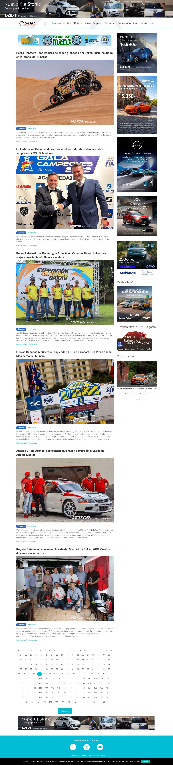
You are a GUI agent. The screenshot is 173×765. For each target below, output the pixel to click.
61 (41, 664)
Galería (144, 23)
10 (59, 650)
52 (88, 660)
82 (57, 669)
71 (93, 664)
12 (69, 650)
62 (47, 664)
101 (61, 674)
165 (83, 693)
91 (104, 669)
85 (73, 669)
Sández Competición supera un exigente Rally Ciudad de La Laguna (137, 388)
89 (93, 669)
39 (21, 660)
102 (67, 674)
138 (101, 683)
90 (98, 669)
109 (110, 674)
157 (34, 693)
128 (40, 683)
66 (67, 664)
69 (83, 664)
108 (104, 674)
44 (47, 660)
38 (109, 655)
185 (25, 702)
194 (81, 702)
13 (75, 650)
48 (67, 660)
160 (52, 693)
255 (103, 702)
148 (71, 688)
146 (58, 688)
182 (95, 697)
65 (62, 664)
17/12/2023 (32, 526)
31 (73, 655)
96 (34, 674)
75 (21, 669)
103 (73, 674)
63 (52, 664)
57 (21, 664)
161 (58, 693)
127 (34, 683)
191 (62, 702)
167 (95, 693)
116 (58, 679)
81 (52, 669)
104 (79, 674)
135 (83, 683)
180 (83, 697)
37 (104, 655)
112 (34, 679)
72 (98, 664)
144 (46, 688)
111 (28, 679)
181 (89, 697)
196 (93, 702)
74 (109, 664)
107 (98, 674)
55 (104, 660)
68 (78, 664)
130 (52, 683)
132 (64, 683)
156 (28, 693)
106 (92, 674)
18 (100, 650)
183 (101, 697)
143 (40, 688)
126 (28, 683)
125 (22, 683)
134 (77, 683)
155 (22, 693)
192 (68, 702)
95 (29, 674)
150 (83, 688)
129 (46, 683)
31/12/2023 (32, 233)
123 (101, 679)
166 (89, 693)
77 (31, 669)
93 (19, 674)
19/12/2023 (32, 428)
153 (101, 688)
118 (71, 679)
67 (73, 664)
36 (98, 655)
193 (74, 702)
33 (83, 655)
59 (31, 664)
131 (58, 683)
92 (109, 669)
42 (36, 660)
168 (101, 693)
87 (83, 669)
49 (73, 660)
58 (26, 664)
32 (78, 655)
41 (31, 660)
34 (88, 655)
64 (57, 664)
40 (26, 660)
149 (77, 688)
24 (36, 655)
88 (88, 669)
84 (67, 669)
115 (52, 679)
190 (56, 702)
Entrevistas (110, 23)
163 (71, 693)
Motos (88, 23)
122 (95, 679)
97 (39, 674)
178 (71, 697)
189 (50, 702)
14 (80, 650)
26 (47, 655)
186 (32, 702)
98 (45, 674)
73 (104, 664)
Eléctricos (77, 23)
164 (77, 693)
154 (107, 688)
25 (41, 655)
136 (89, 683)
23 (31, 655)
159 (46, 693)
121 (89, 679)
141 (28, 688)
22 (26, 655)
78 (36, 669)
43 (41, 660)
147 (64, 688)
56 (109, 660)
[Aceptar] (170, 761)
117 (64, 679)
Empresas (98, 23)
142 (34, 688)
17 (95, 650)
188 (44, 702)
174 (46, 697)
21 (21, 655)
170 (22, 697)
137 (95, 683)
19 (106, 650)
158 (40, 693)
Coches (67, 23)
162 (64, 693)
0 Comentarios (32, 141)
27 (52, 655)
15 (85, 650)
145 (52, 688)
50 (78, 660)
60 (36, 664)
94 (24, 674)
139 (107, 683)
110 (22, 679)
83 (62, 669)
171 (28, 697)
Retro (135, 23)
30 (67, 655)
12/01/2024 (32, 129)
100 (55, 674)
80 (47, 669)
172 (34, 697)
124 (107, 679)
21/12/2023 (32, 329)
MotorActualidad (21, 141)
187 (38, 702)
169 (107, 693)
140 (22, 688)
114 (46, 679)
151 (89, 688)
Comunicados (124, 23)
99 (50, 674)
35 (93, 655)
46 (57, 660)
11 (64, 650)
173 (40, 697)
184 (107, 697)
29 (62, 655)
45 (52, 660)
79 (41, 669)
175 (52, 697)
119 (77, 679)
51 (83, 660)
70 (88, 664)
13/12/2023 (32, 625)
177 (64, 697)
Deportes (56, 23)
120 (83, 679)
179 (77, 697)
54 (98, 660)
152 (95, 688)
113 (40, 679)
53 (93, 660)
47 (62, 660)
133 (71, 683)
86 (78, 669)
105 (86, 674)
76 (26, 669)
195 (87, 702)
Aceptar (145, 761)
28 (57, 655)
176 (58, 697)
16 (90, 650)
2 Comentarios (32, 246)
